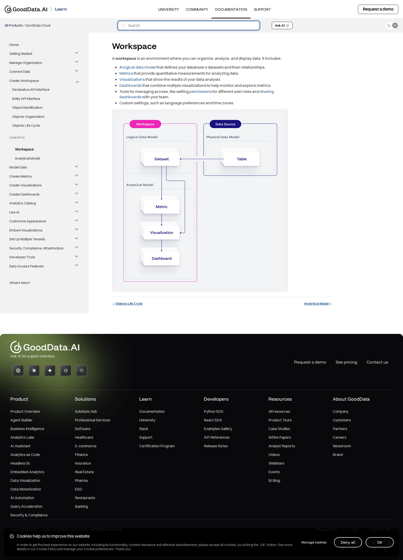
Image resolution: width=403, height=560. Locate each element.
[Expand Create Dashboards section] (77, 194)
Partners (340, 428)
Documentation (231, 9)
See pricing (346, 362)
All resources (279, 411)
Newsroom (342, 446)
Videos (274, 454)
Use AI (14, 212)
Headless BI (20, 463)
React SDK (213, 420)
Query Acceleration (26, 506)
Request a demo (378, 9)
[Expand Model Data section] (77, 167)
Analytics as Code (25, 454)
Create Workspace (24, 80)
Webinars (276, 463)
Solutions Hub (86, 411)
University (168, 9)
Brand (338, 454)
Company (340, 411)
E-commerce (86, 446)
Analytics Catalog (22, 203)
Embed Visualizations (25, 230)
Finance (81, 454)
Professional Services (92, 420)
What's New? (19, 283)
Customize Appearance (27, 221)
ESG (78, 489)
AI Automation (22, 497)
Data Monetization (25, 489)
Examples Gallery (218, 428)
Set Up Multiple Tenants (27, 239)
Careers (339, 437)
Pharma (81, 480)
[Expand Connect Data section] (77, 72)
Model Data (18, 167)
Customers (342, 420)
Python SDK (213, 411)
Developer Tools (22, 257)
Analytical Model (27, 158)
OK (379, 542)
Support (262, 9)
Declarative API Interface (31, 90)
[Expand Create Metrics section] (77, 176)
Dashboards (130, 85)
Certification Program (157, 446)
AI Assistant (20, 446)
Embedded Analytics (27, 471)
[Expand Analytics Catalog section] (77, 203)
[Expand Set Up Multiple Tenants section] (77, 239)
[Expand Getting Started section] (77, 54)
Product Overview (25, 411)
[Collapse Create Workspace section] (77, 80)
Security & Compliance (29, 515)
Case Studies (279, 428)
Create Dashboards (24, 194)
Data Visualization (25, 480)
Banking (81, 506)
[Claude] (34, 370)
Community (197, 9)
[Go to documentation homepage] (26, 9)
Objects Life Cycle (26, 125)
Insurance (83, 463)
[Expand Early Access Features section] (77, 266)
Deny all (348, 542)
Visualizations (132, 79)
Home (14, 44)
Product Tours (280, 420)
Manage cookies (314, 542)
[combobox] (188, 25)
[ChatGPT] (18, 370)
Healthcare (84, 437)
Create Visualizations (25, 185)
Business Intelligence (27, 428)
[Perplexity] (81, 370)
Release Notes (216, 446)
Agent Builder (21, 420)
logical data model (139, 67)
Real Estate (84, 471)
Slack (143, 428)
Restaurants (85, 497)
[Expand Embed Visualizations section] (77, 230)
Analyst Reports (281, 446)
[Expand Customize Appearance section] (77, 221)
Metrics (126, 73)
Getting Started (20, 54)
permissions (200, 91)
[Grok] (65, 370)
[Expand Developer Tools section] (77, 257)
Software (82, 428)
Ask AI (280, 25)
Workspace (24, 149)
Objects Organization (28, 116)
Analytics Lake (22, 437)
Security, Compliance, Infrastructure (36, 248)
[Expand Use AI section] (77, 212)
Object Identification (27, 107)
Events (274, 471)
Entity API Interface (26, 98)
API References (217, 437)
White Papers (279, 437)
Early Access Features (26, 266)
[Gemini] (50, 370)
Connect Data (19, 72)
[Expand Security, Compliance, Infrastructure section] (77, 248)
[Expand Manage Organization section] (77, 62)
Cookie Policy (46, 549)
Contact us (377, 362)
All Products (13, 25)
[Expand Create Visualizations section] (77, 185)
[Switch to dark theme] (392, 25)
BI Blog (274, 480)
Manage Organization (25, 62)
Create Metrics (20, 176)
